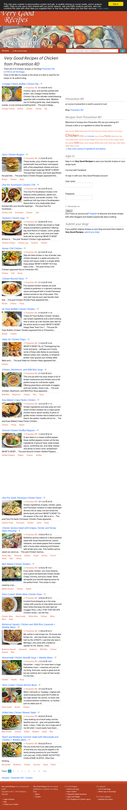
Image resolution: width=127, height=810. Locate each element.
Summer (36, 764)
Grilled (26, 731)
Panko (13, 424)
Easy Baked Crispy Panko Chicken (18, 400)
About (37, 794)
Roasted (70, 143)
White (52, 616)
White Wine (33, 616)
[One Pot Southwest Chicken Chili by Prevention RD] (12, 194)
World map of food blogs (107, 791)
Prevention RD (48, 68)
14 (29, 771)
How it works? (72, 791)
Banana (82, 131)
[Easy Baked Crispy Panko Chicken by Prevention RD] (12, 409)
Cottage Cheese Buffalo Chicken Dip (20, 84)
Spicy (22, 179)
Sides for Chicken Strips (14, 339)
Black (93, 131)
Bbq (51, 731)
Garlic (39, 522)
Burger (4, 179)
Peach (53, 764)
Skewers (35, 731)
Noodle (14, 679)
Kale (120, 136)
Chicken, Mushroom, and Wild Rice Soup (22, 370)
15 (34, 771)
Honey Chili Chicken (12, 248)
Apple (67, 131)
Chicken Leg (23, 242)
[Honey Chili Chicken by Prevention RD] (12, 258)
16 (39, 771)
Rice (34, 394)
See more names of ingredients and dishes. (87, 148)
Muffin (72, 140)
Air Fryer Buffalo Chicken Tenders (18, 309)
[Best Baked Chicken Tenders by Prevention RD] (12, 573)
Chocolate (90, 136)
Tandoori (34, 242)
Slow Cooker (21, 616)
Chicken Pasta (7, 522)
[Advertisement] (32, 133)
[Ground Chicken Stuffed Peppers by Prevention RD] (12, 440)
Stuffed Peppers (8, 455)
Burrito (17, 707)
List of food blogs (104, 789)
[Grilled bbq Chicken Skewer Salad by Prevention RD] (12, 722)
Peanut (97, 140)
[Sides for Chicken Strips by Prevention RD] (12, 349)
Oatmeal (81, 140)
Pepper (21, 455)
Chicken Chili (7, 212)
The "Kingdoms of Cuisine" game (78, 799)
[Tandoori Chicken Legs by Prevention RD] (12, 227)
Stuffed (39, 455)
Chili (37, 212)
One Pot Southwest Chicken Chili (18, 185)
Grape (36, 555)
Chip (85, 136)
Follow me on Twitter (11, 804)
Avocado (71, 131)
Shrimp (97, 143)
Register (93, 213)
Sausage (91, 143)
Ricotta (4, 303)
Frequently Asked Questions (77, 794)
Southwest (19, 212)
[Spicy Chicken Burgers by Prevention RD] (12, 164)
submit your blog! (91, 232)
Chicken (29, 108)
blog (5, 801)
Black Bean (98, 131)
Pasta (22, 303)
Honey (20, 273)
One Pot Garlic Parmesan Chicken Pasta (21, 498)
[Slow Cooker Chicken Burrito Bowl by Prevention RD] (12, 694)
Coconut (97, 136)
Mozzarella (6, 764)
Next (45, 771)
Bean (86, 131)
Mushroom (16, 394)
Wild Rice (5, 394)
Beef (89, 131)
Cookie (102, 136)
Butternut (33, 649)
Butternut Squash (9, 649)
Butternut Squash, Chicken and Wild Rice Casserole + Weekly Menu (28, 626)
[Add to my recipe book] (41, 84)
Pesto (101, 140)
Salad (4, 558)
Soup (41, 394)
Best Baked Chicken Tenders (16, 564)
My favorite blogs (20, 51)
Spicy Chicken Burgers (13, 155)
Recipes (5, 50)
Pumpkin (116, 140)
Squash (5, 652)
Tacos (67, 146)
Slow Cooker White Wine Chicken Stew (22, 594)
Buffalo (20, 108)
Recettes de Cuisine (105, 799)
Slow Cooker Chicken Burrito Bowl (19, 685)
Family (108, 135)
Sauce (86, 143)
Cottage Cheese (8, 108)
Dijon (11, 558)
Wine (4, 619)
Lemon (67, 140)
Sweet (123, 143)
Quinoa (44, 555)
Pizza (107, 140)
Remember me (74, 206)
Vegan (72, 146)
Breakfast (111, 131)
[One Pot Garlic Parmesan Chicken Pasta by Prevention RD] (12, 507)
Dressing (17, 555)
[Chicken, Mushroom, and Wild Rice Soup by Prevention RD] (12, 379)
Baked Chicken (8, 588)
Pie (104, 140)
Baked (21, 424)
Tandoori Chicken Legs (13, 218)
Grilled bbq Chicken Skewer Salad (19, 713)
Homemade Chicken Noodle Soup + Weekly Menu (27, 658)
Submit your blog (73, 789)
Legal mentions (9, 799)
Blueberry (17, 764)
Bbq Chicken (7, 731)
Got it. (116, 3)
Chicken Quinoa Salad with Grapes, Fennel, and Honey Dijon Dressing (29, 529)
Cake (115, 131)
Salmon (82, 143)
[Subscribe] (24, 87)
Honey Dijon (6, 555)
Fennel (53, 555)
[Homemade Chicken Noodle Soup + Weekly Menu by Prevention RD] (12, 667)
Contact (38, 796)
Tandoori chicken (8, 242)
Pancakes (87, 140)
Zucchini (76, 146)
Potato (111, 140)
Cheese (38, 108)
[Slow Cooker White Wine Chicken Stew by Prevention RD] (12, 604)
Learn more (103, 8)
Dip (46, 108)
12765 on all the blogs (14, 71)
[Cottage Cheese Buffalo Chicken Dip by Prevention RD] (12, 93)
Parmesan (20, 522)
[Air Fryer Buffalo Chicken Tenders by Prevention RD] (12, 318)
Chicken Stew (7, 616)
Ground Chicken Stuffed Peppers (18, 430)
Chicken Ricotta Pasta (13, 279)
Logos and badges (73, 796)
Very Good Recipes (8, 786)
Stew (11, 619)
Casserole (23, 649)
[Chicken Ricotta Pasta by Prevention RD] (12, 288)
